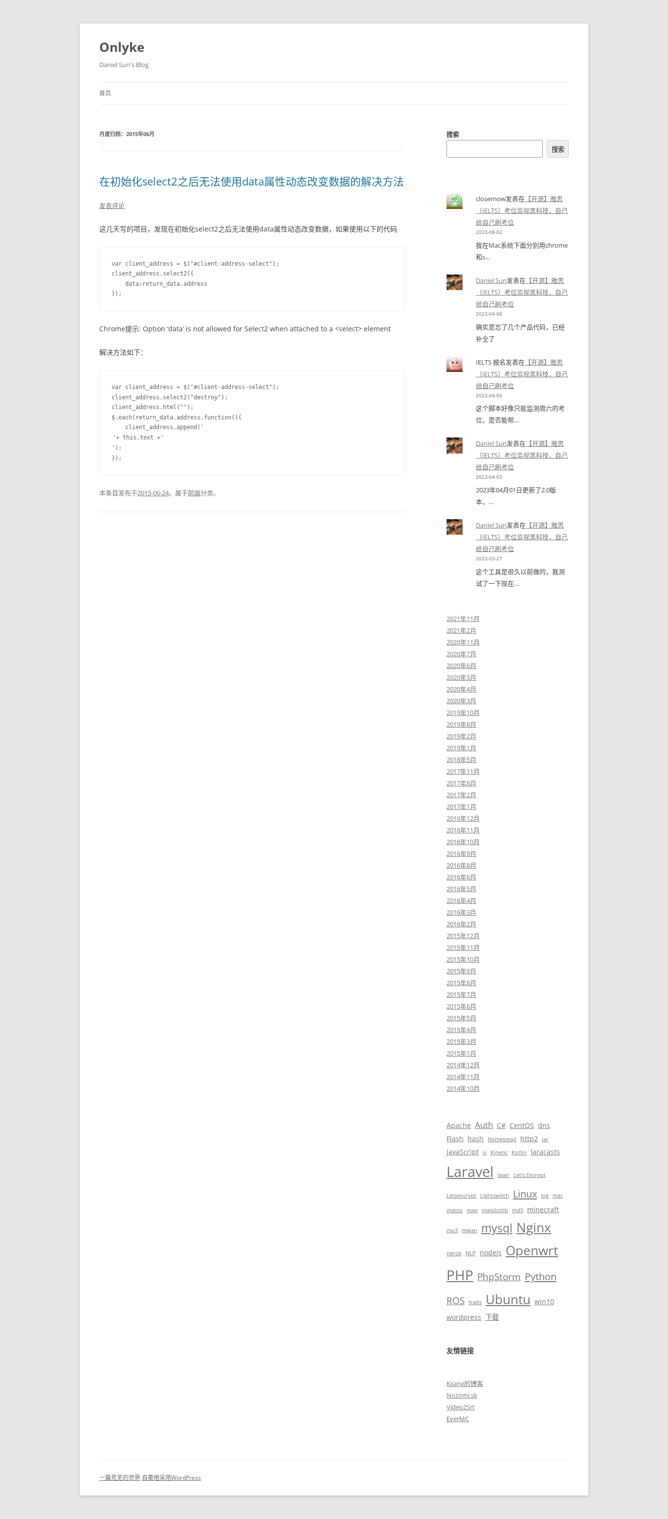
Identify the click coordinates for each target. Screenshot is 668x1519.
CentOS (522, 1125)
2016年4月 (461, 900)
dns (544, 1125)
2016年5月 (461, 888)
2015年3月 (461, 1041)
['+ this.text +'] (252, 438)
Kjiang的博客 (464, 1383)
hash (476, 1138)
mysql (496, 1228)
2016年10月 (463, 841)
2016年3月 (461, 912)
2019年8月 (461, 724)
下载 (492, 1317)
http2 (529, 1138)
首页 (105, 93)
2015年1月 (461, 1053)
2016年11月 (463, 830)
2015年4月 (461, 1029)
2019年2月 (461, 736)
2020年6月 (461, 665)
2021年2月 (461, 630)
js (485, 1152)
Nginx (533, 1227)
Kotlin (519, 1152)
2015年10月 (463, 959)
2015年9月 (461, 971)
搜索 (452, 134)
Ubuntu (508, 1299)
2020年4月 (461, 689)
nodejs (491, 1252)
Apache (458, 1125)
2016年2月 (461, 924)
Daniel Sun (491, 280)
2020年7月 (461, 653)
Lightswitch (494, 1195)
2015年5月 (461, 1017)
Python (541, 1276)
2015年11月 (463, 947)
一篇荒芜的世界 (119, 1477)
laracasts (545, 1151)
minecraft (543, 1209)
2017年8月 (461, 783)
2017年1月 (461, 806)
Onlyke (121, 47)
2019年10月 (463, 712)
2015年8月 (461, 982)
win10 (544, 1301)
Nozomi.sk (461, 1395)
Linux (525, 1193)
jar (545, 1139)
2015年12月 (463, 935)
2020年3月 (461, 700)
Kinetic (499, 1152)
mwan (469, 1230)
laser (503, 1175)
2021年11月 (463, 618)
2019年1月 (461, 747)
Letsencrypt (461, 1195)
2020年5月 (461, 677)
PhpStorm (499, 1276)
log (545, 1195)
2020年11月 (463, 642)
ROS (455, 1300)
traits (475, 1302)
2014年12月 (463, 1064)
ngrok (454, 1253)
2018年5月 (461, 759)
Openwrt (532, 1250)
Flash (455, 1138)
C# (501, 1125)
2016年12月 (463, 818)
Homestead (502, 1139)
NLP (471, 1253)
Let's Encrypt (529, 1175)
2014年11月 (463, 1076)
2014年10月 (463, 1088)
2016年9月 (461, 853)
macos (454, 1210)
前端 (194, 492)
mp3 (452, 1230)
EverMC (457, 1418)
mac (558, 1195)
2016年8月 (461, 865)
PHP (459, 1275)
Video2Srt (460, 1407)
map (472, 1210)
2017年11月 (463, 771)
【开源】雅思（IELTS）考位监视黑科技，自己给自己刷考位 (522, 210)
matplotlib (495, 1210)
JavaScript (462, 1151)
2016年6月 (461, 877)
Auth (484, 1124)
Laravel (469, 1171)
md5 (517, 1210)
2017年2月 (461, 794)
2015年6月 (461, 1006)
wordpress (463, 1317)
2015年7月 (461, 994)
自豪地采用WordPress (171, 1477)
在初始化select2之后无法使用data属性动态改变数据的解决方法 (251, 181)
